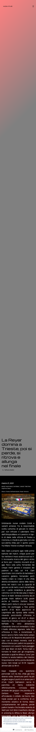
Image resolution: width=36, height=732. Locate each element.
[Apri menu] (33, 6)
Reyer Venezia (24, 491)
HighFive (4, 488)
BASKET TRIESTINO (25, 486)
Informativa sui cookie (11, 723)
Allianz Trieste (6, 491)
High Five (7, 6)
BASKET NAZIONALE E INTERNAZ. (11, 486)
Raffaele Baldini (15, 491)
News (9, 488)
